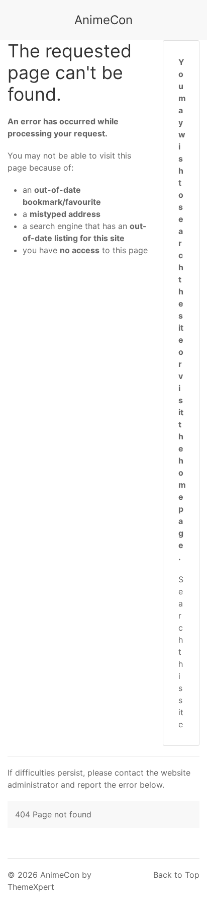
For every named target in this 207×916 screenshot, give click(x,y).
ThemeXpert (31, 887)
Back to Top (176, 875)
